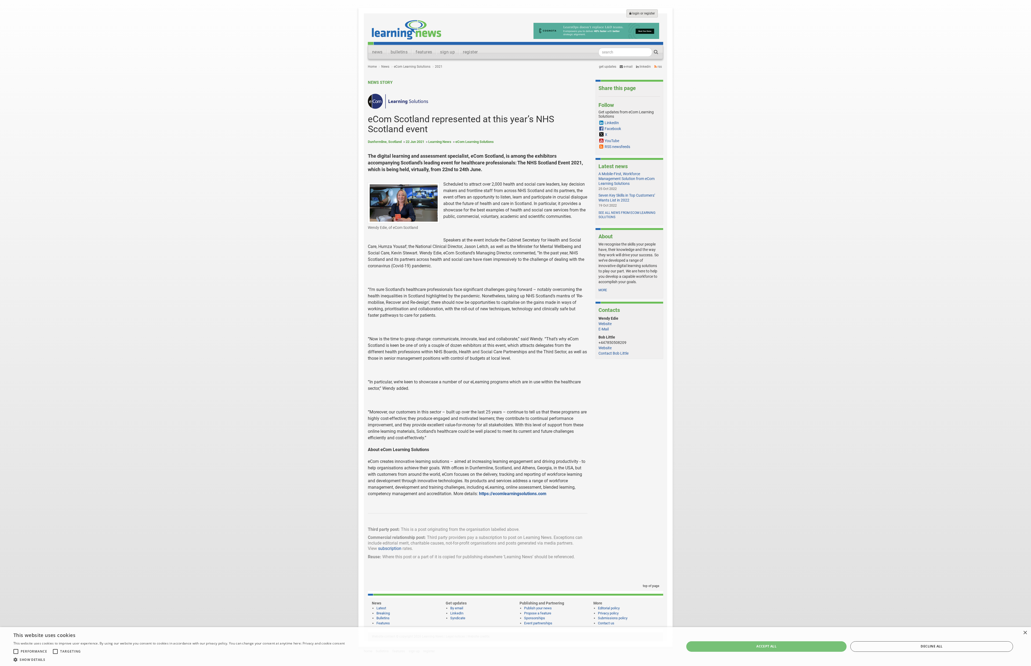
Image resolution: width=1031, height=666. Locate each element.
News (385, 67)
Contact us (606, 623)
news (377, 52)
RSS (659, 67)
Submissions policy (612, 618)
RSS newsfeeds (617, 147)
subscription (389, 548)
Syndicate (457, 618)
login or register (643, 13)
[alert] (515, 646)
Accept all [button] (766, 646)
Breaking (383, 613)
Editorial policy (609, 608)
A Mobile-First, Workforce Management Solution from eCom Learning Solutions (626, 179)
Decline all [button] (931, 646)
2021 (438, 67)
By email (456, 608)
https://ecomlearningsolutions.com (512, 493)
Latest (381, 608)
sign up (447, 52)
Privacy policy (608, 613)
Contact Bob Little (613, 353)
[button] (179, 659)
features (424, 52)
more (602, 290)
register (470, 52)
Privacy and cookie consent (324, 643)
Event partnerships (538, 623)
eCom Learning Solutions (412, 67)
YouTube (612, 141)
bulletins (399, 52)
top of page (650, 586)
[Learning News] (406, 29)
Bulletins (383, 618)
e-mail (628, 67)
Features (383, 623)
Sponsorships (534, 618)
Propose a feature (537, 613)
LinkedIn (645, 67)
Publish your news (538, 608)
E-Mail (603, 329)
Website (605, 324)
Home (372, 67)
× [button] (1025, 633)
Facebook (613, 129)
